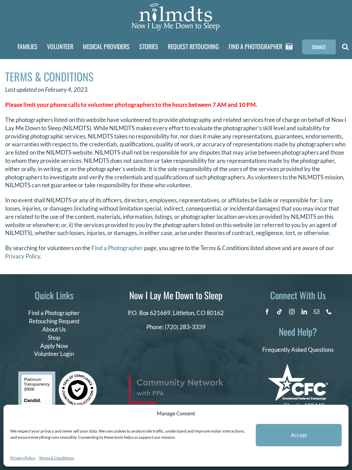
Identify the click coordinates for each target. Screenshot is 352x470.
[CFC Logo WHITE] (298, 366)
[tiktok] (279, 311)
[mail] (316, 311)
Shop (54, 337)
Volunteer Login (54, 353)
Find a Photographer (117, 247)
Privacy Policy (22, 457)
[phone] (329, 311)
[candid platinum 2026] (36, 374)
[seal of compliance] (78, 374)
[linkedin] (304, 311)
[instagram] (292, 311)
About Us (54, 329)
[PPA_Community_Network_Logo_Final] (176, 378)
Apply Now (54, 345)
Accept (299, 435)
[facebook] (267, 311)
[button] (345, 46)
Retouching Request (54, 321)
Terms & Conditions (56, 457)
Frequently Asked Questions (297, 349)
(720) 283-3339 (185, 327)
